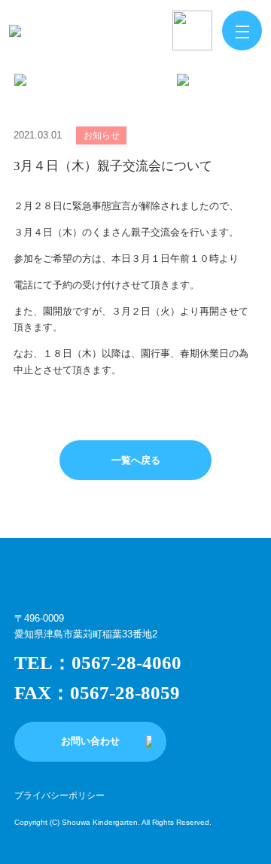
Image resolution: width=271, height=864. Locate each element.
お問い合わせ (90, 741)
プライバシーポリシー (59, 795)
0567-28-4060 (126, 663)
